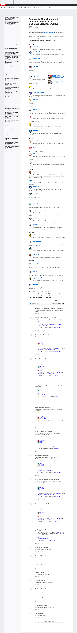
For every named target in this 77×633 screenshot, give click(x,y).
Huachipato (36, 130)
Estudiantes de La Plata (39, 116)
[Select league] (3, 2)
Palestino (35, 193)
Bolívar (35, 180)
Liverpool (35, 224)
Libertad (35, 271)
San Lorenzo (36, 218)
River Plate (36, 263)
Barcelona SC (36, 86)
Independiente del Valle (39, 210)
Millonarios (36, 186)
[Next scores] (76, 2)
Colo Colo (35, 66)
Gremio (35, 109)
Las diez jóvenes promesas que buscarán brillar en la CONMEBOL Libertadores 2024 (58, 81)
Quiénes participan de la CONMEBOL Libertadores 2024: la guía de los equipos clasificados (58, 76)
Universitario (36, 154)
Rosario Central (37, 248)
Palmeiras (35, 203)
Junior (34, 147)
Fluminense (36, 46)
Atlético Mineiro (37, 241)
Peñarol (35, 235)
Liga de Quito (36, 140)
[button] (73, 5)
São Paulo (35, 76)
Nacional (35, 284)
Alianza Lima (36, 58)
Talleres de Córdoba (38, 92)
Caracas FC (36, 254)
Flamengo (35, 172)
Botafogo (35, 162)
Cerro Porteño (37, 52)
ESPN (2, 5)
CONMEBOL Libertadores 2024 (49, 32)
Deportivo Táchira (38, 278)
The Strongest (37, 124)
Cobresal (35, 99)
